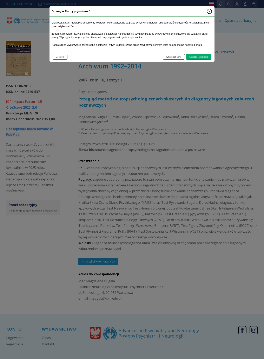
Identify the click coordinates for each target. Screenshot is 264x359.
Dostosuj (60, 57)
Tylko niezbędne (174, 57)
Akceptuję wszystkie (198, 57)
